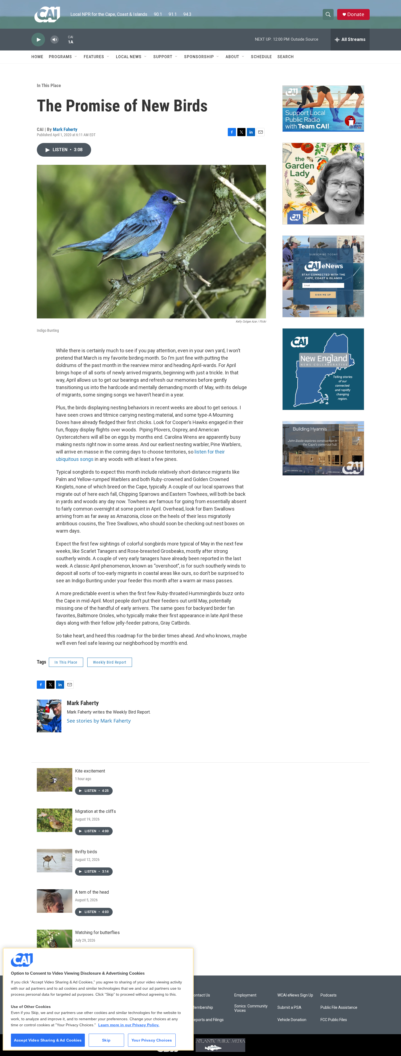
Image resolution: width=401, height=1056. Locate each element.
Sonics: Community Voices (251, 1008)
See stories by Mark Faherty (99, 720)
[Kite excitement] (54, 780)
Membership (202, 1008)
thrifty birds (86, 851)
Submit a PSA (289, 1008)
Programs (60, 57)
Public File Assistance (339, 1008)
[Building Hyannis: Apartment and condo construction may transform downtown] (323, 448)
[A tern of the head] (54, 901)
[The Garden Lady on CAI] (323, 183)
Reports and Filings (207, 1020)
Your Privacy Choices (151, 1040)
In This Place (49, 85)
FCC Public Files (334, 1020)
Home (37, 57)
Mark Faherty (65, 129)
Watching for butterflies (97, 932)
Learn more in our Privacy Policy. (128, 1025)
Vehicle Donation (291, 1020)
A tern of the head (92, 892)
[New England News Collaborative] (323, 369)
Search (285, 57)
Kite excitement (90, 771)
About (232, 57)
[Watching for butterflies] (54, 941)
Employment (245, 995)
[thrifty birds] (54, 860)
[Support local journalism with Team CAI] (323, 109)
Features (94, 57)
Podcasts (329, 995)
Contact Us (200, 995)
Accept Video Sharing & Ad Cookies (48, 1040)
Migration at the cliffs (95, 811)
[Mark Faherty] (49, 716)
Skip (106, 1040)
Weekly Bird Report (109, 662)
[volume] (54, 40)
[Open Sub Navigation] (76, 57)
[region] (98, 999)
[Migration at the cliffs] (54, 820)
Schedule (261, 57)
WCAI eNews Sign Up (295, 995)
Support (162, 57)
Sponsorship (199, 57)
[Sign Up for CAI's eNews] (323, 276)
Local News (129, 57)
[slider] (63, 39)
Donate (355, 14)
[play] (38, 40)
